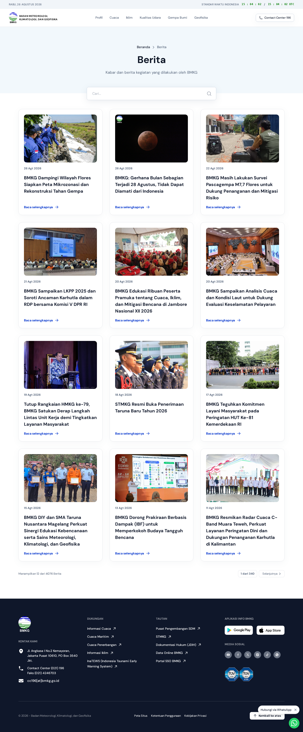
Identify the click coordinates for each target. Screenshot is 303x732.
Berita (161, 47)
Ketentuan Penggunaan (166, 716)
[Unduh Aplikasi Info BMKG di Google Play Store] (239, 630)
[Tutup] (295, 710)
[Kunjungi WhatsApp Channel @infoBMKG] (277, 654)
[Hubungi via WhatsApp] (294, 723)
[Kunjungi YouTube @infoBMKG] (228, 654)
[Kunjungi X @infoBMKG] (247, 654)
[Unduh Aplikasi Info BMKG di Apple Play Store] (270, 630)
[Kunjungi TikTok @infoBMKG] (267, 654)
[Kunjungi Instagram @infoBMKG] (257, 654)
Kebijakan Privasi (195, 716)
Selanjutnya (269, 574)
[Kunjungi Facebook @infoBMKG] (238, 654)
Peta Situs (141, 716)
